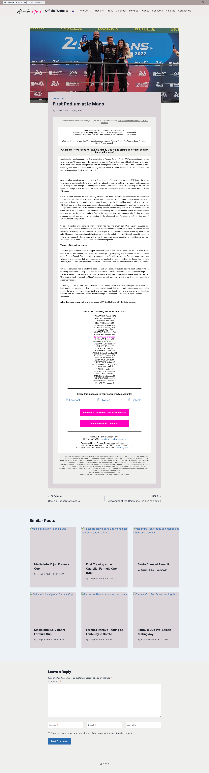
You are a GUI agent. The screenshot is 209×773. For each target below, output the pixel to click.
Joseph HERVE (62, 111)
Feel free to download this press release (104, 412)
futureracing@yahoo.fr (123, 447)
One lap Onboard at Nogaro (64, 499)
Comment (54, 681)
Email (92, 725)
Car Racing (58, 98)
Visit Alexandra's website (104, 423)
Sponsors (157, 10)
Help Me (170, 10)
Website (131, 725)
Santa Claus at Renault (153, 564)
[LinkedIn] (135, 400)
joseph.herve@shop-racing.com (114, 439)
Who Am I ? (85, 10)
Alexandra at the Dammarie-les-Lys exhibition (134, 499)
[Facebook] (73, 400)
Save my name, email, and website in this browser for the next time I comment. (92, 733)
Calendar (121, 10)
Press (110, 10)
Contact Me (184, 10)
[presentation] (53, 542)
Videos (145, 10)
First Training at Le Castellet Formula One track (101, 568)
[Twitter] (104, 400)
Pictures (133, 10)
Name (53, 725)
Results (99, 10)
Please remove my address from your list (104, 472)
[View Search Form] (203, 2)
